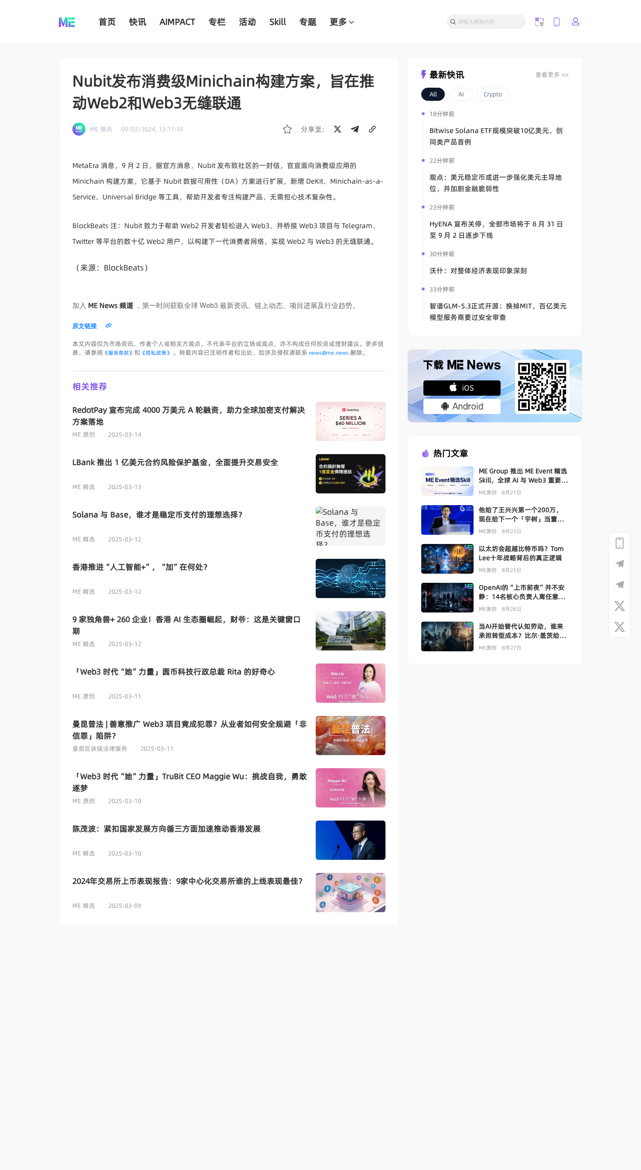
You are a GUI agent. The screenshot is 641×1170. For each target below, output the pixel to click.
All (433, 94)
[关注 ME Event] (619, 626)
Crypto (493, 94)
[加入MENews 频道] (619, 564)
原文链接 (84, 325)
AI (461, 94)
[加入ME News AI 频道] (619, 585)
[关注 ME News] (619, 605)
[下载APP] (619, 543)
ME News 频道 (110, 305)
